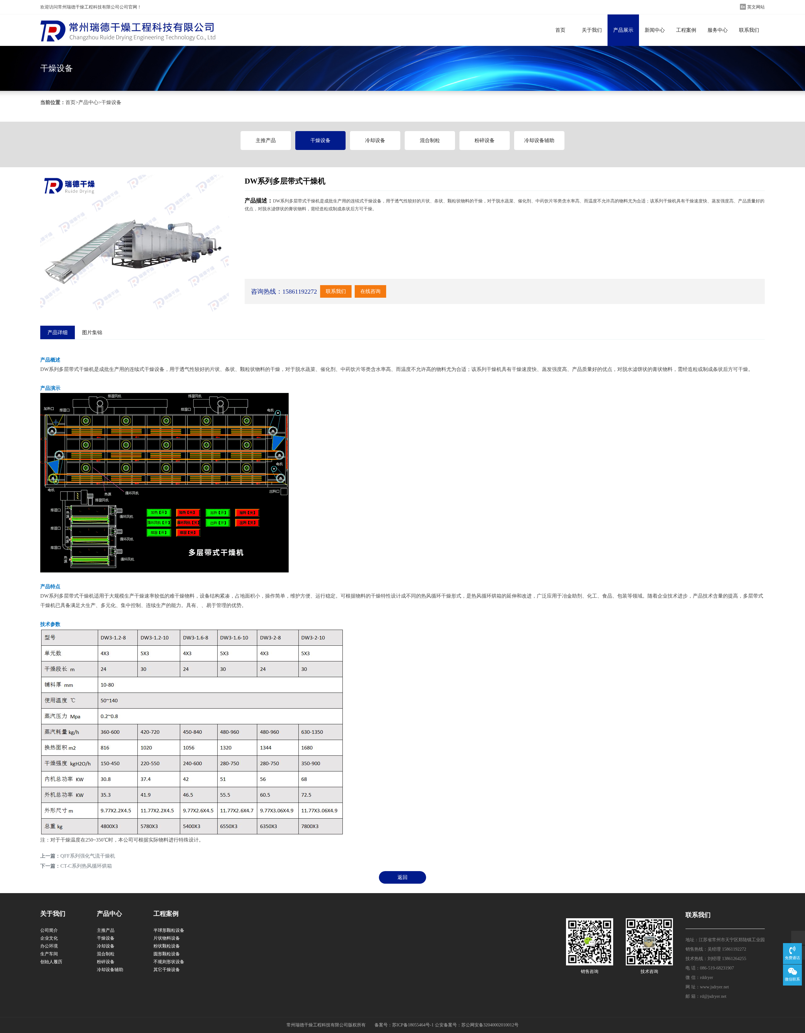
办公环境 (49, 946)
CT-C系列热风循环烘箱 (86, 866)
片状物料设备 (166, 938)
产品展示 (623, 30)
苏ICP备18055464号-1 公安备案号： (426, 1025)
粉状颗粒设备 (166, 946)
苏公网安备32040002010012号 (490, 1025)
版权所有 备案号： (370, 1025)
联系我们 (749, 30)
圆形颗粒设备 (166, 954)
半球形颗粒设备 (168, 930)
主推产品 (266, 140)
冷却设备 (375, 140)
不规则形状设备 (168, 961)
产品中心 (88, 102)
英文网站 (756, 7)
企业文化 (49, 938)
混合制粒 (430, 140)
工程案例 (686, 30)
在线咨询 (370, 291)
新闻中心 (655, 30)
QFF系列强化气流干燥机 (87, 856)
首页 (560, 30)
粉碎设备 (485, 140)
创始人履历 (51, 961)
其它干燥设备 (166, 969)
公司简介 (49, 930)
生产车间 (49, 954)
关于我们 (592, 30)
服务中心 (718, 30)
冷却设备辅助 (539, 140)
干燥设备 (111, 102)
